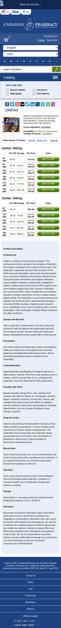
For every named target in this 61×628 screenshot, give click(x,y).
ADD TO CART (48, 159)
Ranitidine (46, 127)
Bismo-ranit (42, 140)
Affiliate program (30, 616)
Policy (30, 582)
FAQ (31, 589)
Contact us (30, 575)
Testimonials (30, 595)
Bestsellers (30, 602)
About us (30, 609)
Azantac (32, 140)
